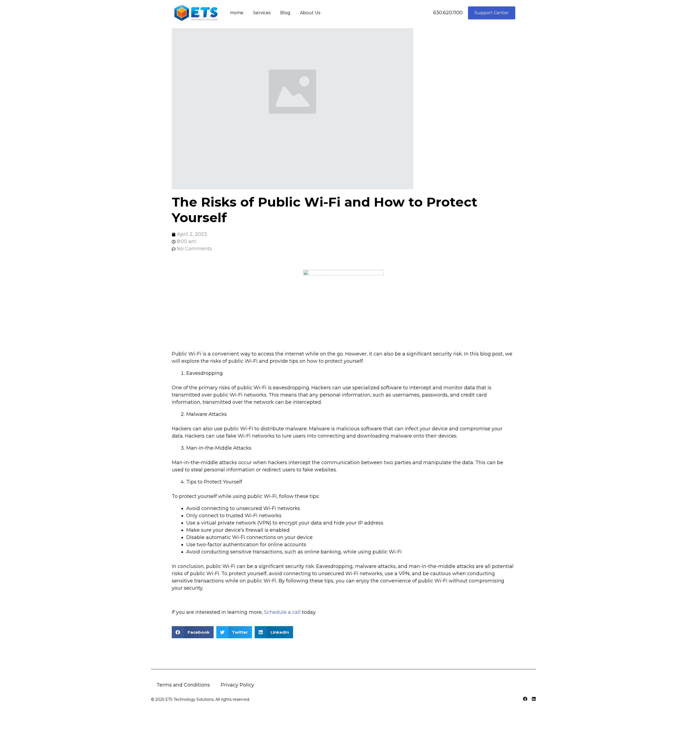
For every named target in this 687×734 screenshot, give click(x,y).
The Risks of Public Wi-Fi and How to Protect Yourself (324, 209)
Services (262, 12)
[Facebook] (525, 699)
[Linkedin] (534, 699)
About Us (310, 12)
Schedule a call (282, 612)
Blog (285, 12)
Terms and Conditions (183, 685)
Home (236, 12)
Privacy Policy (237, 685)
